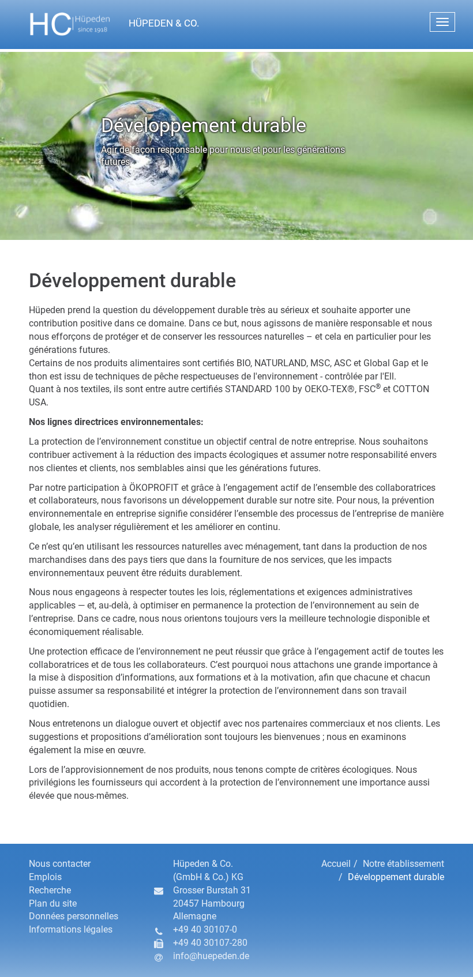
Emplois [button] (45, 876)
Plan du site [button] (53, 903)
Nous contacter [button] (60, 863)
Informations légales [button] (70, 929)
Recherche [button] (50, 890)
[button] (146, 24)
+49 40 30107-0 (205, 929)
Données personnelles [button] (73, 916)
